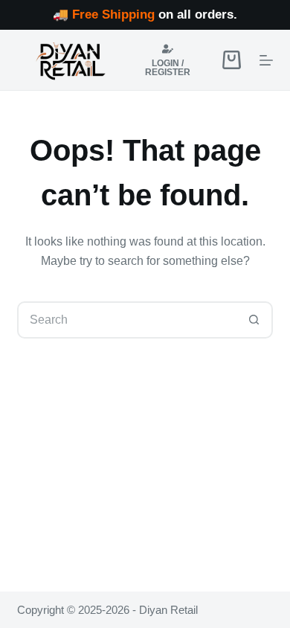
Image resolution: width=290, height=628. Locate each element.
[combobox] (127, 320)
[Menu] (266, 60)
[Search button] (254, 320)
